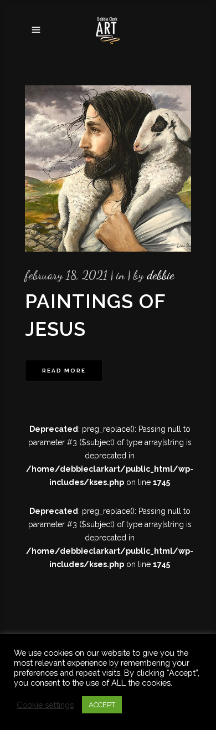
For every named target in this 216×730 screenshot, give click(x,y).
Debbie (160, 275)
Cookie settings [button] (45, 704)
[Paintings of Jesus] (108, 168)
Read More (64, 370)
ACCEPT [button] (102, 705)
